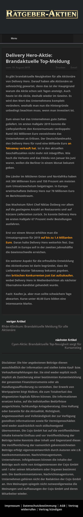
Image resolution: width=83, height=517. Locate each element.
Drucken (60, 67)
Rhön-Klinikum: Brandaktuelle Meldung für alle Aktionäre (35, 328)
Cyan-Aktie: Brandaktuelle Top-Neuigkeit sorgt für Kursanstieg (46, 345)
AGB (62, 505)
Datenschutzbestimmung (40, 505)
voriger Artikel (15, 321)
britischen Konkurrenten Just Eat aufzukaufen (42, 275)
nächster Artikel (66, 339)
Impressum (12, 505)
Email (74, 67)
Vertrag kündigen (50, 509)
